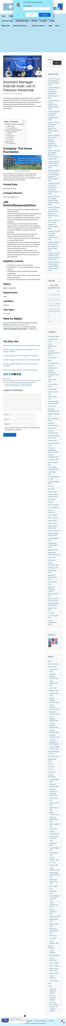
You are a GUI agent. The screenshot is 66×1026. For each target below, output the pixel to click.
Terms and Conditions (40, 1021)
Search (50, 59)
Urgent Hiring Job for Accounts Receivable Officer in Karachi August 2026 (54, 155)
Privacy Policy (21, 1021)
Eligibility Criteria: (12, 132)
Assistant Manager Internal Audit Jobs (15, 380)
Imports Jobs (52, 492)
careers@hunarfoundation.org (13, 327)
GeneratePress (42, 1023)
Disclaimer (29, 1021)
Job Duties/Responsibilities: (13, 130)
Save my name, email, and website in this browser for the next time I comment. (22, 429)
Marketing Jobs (53, 550)
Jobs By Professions (19, 25)
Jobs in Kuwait (53, 518)
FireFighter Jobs (53, 459)
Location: (10, 137)
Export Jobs (52, 428)
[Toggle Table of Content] (22, 121)
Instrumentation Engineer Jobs (54, 898)
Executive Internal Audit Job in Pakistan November (18, 384)
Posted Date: (11, 126)
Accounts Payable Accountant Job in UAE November (20, 370)
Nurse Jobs (52, 557)
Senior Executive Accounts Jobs (54, 707)
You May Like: (11, 143)
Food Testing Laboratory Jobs (54, 838)
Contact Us (51, 1021)
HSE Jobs (51, 489)
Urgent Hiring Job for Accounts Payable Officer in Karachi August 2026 (54, 200)
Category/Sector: (12, 128)
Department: (11, 135)
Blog (50, 25)
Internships (51, 499)
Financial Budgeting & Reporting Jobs (53, 450)
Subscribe (45, 14)
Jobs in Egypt (52, 515)
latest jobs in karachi (21, 382)
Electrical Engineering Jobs (53, 819)
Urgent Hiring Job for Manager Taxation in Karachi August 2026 (54, 116)
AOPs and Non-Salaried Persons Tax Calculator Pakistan (54, 1007)
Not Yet (32, 14)
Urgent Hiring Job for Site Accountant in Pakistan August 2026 (54, 105)
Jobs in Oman (52, 520)
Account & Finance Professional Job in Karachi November (21, 345)
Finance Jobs (52, 440)
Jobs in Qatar (52, 523)
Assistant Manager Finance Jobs (53, 353)
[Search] (60, 5)
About (13, 1021)
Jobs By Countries (38, 25)
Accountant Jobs (53, 336)
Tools (57, 25)
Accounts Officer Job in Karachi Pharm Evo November (20, 355)
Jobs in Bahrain (53, 507)
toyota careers (31, 382)
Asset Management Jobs (52, 346)
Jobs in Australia (53, 505)
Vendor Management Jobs (52, 622)
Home (4, 16)
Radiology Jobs (53, 568)
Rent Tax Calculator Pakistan (53, 998)
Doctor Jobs (6, 25)
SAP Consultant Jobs (53, 891)
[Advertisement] (33, 40)
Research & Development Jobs (52, 577)
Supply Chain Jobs (22, 21)
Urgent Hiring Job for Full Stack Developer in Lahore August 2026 (54, 224)
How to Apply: (9, 141)
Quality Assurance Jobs (53, 911)
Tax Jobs (43, 21)
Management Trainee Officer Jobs (53, 545)
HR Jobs (34, 21)
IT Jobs (52, 21)
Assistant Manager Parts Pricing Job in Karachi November (22, 360)
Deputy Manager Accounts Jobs (54, 700)
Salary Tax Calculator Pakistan (51, 589)
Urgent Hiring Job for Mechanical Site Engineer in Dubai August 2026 (54, 246)
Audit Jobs (8, 378)
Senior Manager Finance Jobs (54, 719)
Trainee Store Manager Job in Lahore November (18, 385)
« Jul (49, 321)
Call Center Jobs (7, 21)
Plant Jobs (51, 560)
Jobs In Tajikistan (53, 531)
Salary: (10, 134)
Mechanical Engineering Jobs (53, 881)
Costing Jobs (52, 389)
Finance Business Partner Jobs (54, 725)
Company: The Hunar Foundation (14, 124)
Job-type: (11, 139)
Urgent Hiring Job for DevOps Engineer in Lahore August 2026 (54, 235)
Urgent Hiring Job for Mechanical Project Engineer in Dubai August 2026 (54, 266)
